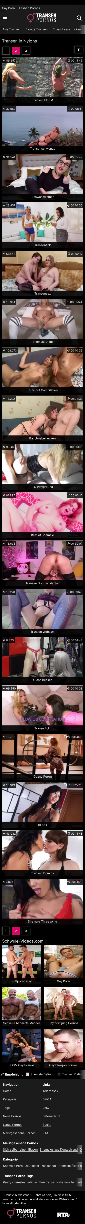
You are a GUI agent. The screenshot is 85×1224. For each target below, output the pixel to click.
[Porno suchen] (5, 18)
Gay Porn (8, 8)
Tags (6, 1108)
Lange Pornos (12, 1125)
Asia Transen (11, 29)
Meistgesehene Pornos (19, 1133)
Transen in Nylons (19, 41)
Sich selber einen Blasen (20, 1149)
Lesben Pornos (29, 8)
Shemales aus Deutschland (59, 1149)
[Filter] (78, 49)
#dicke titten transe (41, 1182)
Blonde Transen (37, 29)
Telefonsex (50, 1091)
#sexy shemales (14, 1182)
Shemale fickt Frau (72, 1166)
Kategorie (10, 1099)
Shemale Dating (41, 1074)
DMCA (46, 1099)
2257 (46, 1108)
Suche (46, 1125)
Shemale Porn (13, 1166)
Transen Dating (72, 1074)
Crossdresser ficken (67, 29)
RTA (45, 1133)
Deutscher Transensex (41, 1166)
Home (7, 1091)
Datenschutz (51, 1116)
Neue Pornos (12, 1116)
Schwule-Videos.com (22, 941)
